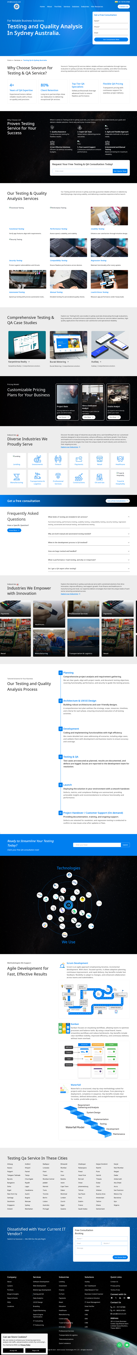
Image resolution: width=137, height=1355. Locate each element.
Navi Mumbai (118, 1168)
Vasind (98, 1175)
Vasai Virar (82, 1175)
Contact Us (123, 6)
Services (67, 6)
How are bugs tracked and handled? (62, 551)
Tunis (45, 1190)
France (80, 1205)
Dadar (116, 1175)
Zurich (63, 1201)
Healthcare (63, 1310)
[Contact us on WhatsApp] (119, 1345)
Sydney (27, 1205)
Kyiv (115, 1201)
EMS (86, 1319)
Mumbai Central (48, 1179)
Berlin (45, 1198)
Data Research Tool (91, 1290)
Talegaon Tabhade (13, 1175)
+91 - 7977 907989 (119, 1307)
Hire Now (87, 417)
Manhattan (29, 1209)
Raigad (116, 1171)
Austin (27, 1194)
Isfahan (98, 1190)
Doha (9, 1186)
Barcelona (117, 1198)
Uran (62, 1175)
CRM (86, 1323)
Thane (45, 1175)
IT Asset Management (92, 1302)
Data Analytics (38, 1298)
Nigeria (116, 1205)
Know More (13, 530)
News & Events (12, 1298)
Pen (62, 1171)
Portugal (46, 1209)
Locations (10, 1306)
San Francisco (118, 1190)
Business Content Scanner (94, 1294)
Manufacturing (64, 1315)
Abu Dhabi (117, 1183)
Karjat (116, 1164)
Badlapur (46, 1164)
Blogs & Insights (13, 1294)
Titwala (98, 1179)
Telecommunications (66, 1339)
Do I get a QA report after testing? (62, 568)
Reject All (35, 1350)
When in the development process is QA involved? (67, 542)
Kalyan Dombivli (102, 1164)
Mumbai (63, 1168)
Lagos (27, 1186)
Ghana (98, 1205)
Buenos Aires (100, 1194)
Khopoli (27, 1168)
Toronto (45, 1194)
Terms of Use (115, 1290)
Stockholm (11, 1201)
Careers (10, 1286)
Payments (62, 1298)
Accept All (13, 1350)
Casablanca (29, 1190)
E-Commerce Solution (92, 1298)
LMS (86, 1327)
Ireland (9, 1209)
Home (42, 6)
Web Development (39, 1286)
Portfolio (57, 6)
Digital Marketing (39, 1310)
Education (62, 1306)
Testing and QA (38, 1294)
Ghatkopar (82, 1164)
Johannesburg (83, 1186)
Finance (61, 1290)
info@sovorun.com (14, 2)
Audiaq (87, 1282)
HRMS (87, 1310)
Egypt (62, 1205)
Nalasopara (82, 1168)
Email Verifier (89, 1306)
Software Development (41, 1282)
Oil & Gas (62, 1327)
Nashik (98, 1168)
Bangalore (11, 1183)
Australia (46, 1205)
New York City (12, 1194)
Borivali (81, 1179)
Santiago (10, 1198)
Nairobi (45, 1186)
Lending (62, 1282)
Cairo (98, 1186)
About (49, 6)
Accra (116, 1186)
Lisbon (45, 1201)
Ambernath (118, 1179)
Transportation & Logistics (68, 1335)
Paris (80, 1198)
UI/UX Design (38, 1302)
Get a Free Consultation (117, 501)
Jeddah (45, 1183)
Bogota (27, 1198)
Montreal (64, 1194)
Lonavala (46, 1168)
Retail (61, 1302)
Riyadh (27, 1183)
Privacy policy (115, 1286)
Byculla (9, 1179)
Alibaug (10, 1164)
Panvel (27, 1171)
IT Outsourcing (38, 1325)
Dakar (63, 1190)
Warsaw (28, 1201)
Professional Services (66, 1331)
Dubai (98, 1183)
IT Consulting (38, 1321)
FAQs (9, 1302)
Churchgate (29, 1179)
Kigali (9, 1190)
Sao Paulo (81, 1194)
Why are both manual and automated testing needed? (69, 534)
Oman (80, 1183)
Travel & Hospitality (66, 1323)
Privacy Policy (25, 1345)
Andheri (28, 1164)
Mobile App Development (42, 1290)
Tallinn (98, 1201)
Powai (80, 1171)
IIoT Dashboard (90, 1286)
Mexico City (118, 1194)
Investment (63, 1286)
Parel (45, 1171)
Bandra (63, 1179)
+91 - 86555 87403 (119, 1310)
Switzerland (100, 1209)
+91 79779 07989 (124, 2)
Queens (63, 1209)
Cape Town (64, 1186)
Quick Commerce (65, 1343)
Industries (85, 6)
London (63, 1198)
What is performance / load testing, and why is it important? (72, 560)
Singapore (10, 1205)
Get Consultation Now (111, 39)
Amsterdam (100, 1198)
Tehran (80, 1190)
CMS (86, 1315)
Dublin (80, 1201)
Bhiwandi (64, 1164)
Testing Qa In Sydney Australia (35, 60)
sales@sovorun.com (119, 1314)
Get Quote (62, 417)
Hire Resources (97, 6)
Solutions (75, 6)
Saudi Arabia (82, 1209)
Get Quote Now (120, 171)
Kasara (9, 1168)
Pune (98, 1171)
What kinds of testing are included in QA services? (68, 517)
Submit (125, 845)
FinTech (61, 1294)
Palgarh (10, 1171)
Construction (63, 1319)
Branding (36, 1306)
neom (62, 1183)
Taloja (27, 1175)
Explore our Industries (69, 447)
